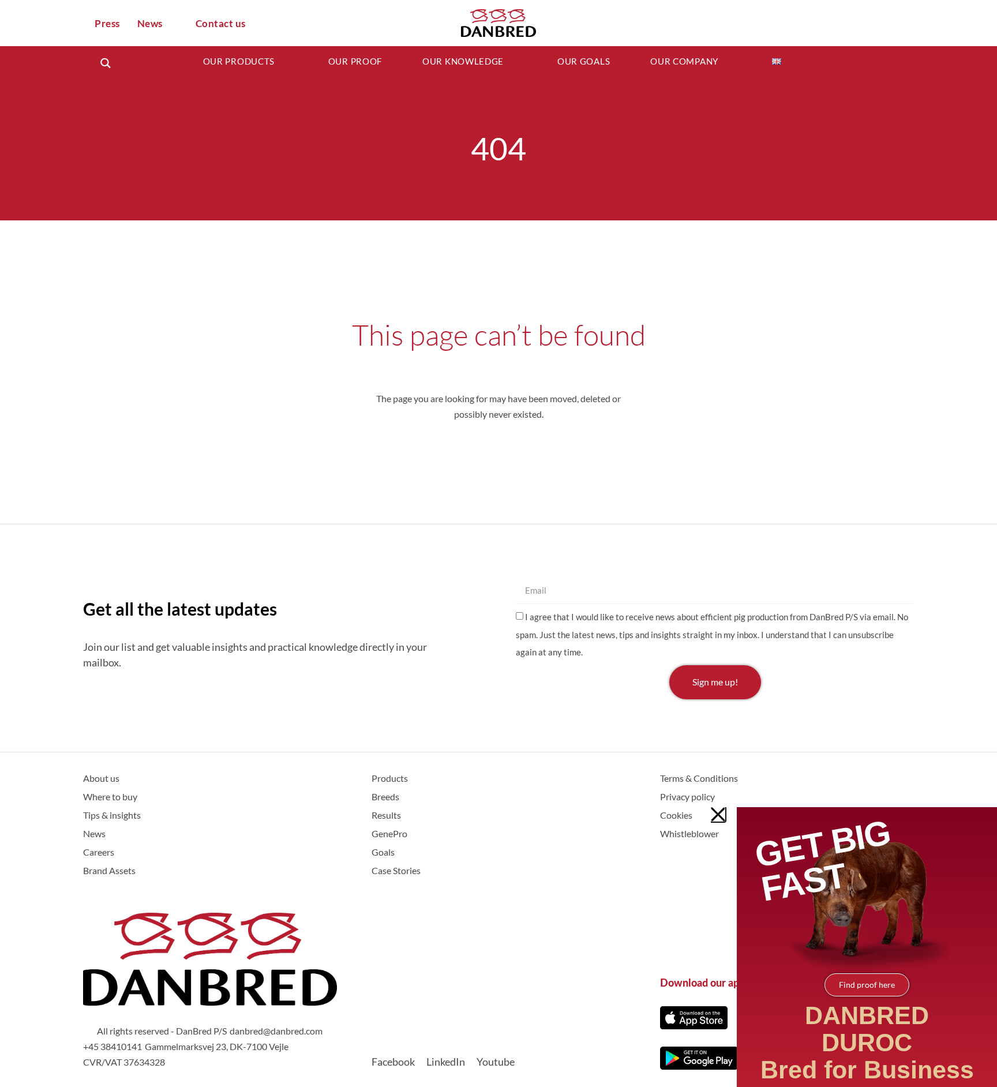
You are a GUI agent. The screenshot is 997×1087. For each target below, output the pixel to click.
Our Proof (355, 61)
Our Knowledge (463, 61)
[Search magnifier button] (105, 63)
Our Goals (583, 61)
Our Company (684, 61)
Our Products (239, 61)
